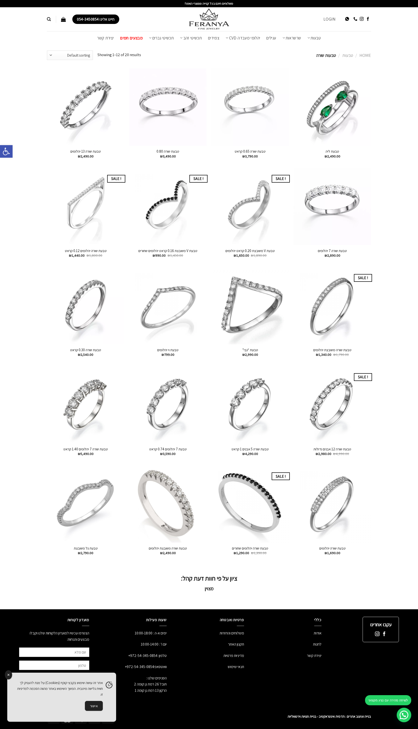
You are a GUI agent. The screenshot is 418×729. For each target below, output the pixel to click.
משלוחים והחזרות (232, 633)
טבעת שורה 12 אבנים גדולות (332, 449)
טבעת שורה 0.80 (168, 151)
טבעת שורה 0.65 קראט (250, 151)
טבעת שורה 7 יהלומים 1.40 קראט (85, 449)
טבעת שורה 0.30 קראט (85, 350)
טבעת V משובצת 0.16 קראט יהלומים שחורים (167, 250)
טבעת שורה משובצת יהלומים (332, 350)
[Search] (49, 19)
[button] (6, 151)
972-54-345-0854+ (142, 655)
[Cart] (63, 19)
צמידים (213, 38)
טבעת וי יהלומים (168, 350)
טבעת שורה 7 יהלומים (332, 250)
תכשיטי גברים (163, 38)
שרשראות (293, 38)
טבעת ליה (332, 151)
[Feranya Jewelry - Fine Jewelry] (209, 19)
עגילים (271, 38)
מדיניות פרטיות (233, 655)
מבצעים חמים (131, 38)
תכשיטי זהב (192, 38)
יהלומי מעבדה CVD (244, 38)
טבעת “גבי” (250, 350)
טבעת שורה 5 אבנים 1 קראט (250, 449)
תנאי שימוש (236, 666)
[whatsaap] (347, 19)
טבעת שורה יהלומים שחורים (250, 548)
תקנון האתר (236, 644)
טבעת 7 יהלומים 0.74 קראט (168, 449)
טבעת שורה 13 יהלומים (85, 151)
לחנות (317, 644)
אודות (317, 633)
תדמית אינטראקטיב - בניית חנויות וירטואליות (316, 716)
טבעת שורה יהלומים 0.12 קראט (86, 250)
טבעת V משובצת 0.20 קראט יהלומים (250, 250)
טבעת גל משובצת (86, 548)
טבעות (316, 38)
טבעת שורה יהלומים (332, 548)
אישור (94, 706)
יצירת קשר (105, 38)
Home (365, 55)
